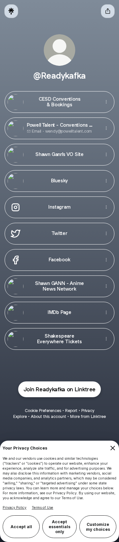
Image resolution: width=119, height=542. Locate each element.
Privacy (87, 410)
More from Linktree (88, 416)
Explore (20, 416)
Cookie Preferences (43, 410)
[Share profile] (107, 11)
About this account (48, 416)
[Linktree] (11, 11)
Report (71, 410)
